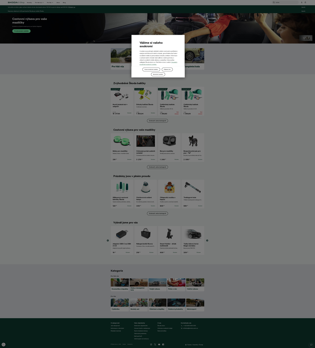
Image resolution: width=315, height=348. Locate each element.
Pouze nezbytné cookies (151, 69)
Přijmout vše (167, 69)
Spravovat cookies (158, 74)
